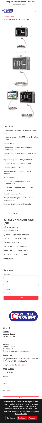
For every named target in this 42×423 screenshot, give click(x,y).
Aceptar (32, 418)
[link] (8, 10)
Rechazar (22, 418)
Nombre (7, 274)
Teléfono (7, 289)
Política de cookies (21, 413)
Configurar (11, 418)
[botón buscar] (35, 11)
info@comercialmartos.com (14, 365)
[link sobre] (21, 317)
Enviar (21, 298)
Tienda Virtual (9, 17)
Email (6, 282)
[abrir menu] (38, 11)
